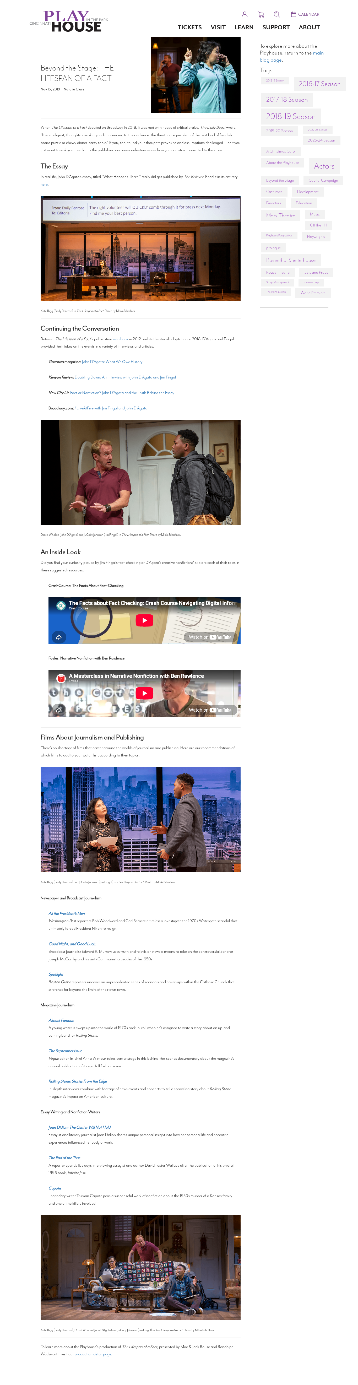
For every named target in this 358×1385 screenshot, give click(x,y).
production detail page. (93, 1354)
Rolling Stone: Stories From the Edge (77, 1081)
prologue (273, 247)
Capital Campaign (323, 180)
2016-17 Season (320, 83)
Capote (54, 1188)
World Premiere (313, 292)
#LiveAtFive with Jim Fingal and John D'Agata (111, 408)
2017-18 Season (287, 99)
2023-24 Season (321, 140)
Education (304, 202)
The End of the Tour (64, 1157)
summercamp (311, 282)
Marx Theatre (280, 215)
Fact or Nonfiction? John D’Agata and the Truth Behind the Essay (122, 392)
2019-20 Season (279, 130)
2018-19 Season (291, 116)
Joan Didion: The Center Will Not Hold (79, 1127)
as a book (120, 339)
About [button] (309, 27)
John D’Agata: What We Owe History (112, 361)
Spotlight (55, 974)
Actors (324, 166)
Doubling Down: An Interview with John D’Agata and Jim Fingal (125, 377)
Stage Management (277, 282)
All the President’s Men (66, 913)
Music (315, 214)
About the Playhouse (282, 162)
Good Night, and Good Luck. (72, 943)
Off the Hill (318, 225)
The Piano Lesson (276, 292)
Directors (273, 202)
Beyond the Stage (280, 180)
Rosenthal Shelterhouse (291, 260)
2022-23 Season (317, 130)
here (44, 184)
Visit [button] (218, 27)
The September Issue (65, 1050)
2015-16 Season (275, 81)
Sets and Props (316, 272)
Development (307, 191)
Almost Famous (61, 1020)
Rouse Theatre (278, 272)
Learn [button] (244, 27)
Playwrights (316, 236)
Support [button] (276, 27)
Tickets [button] (190, 27)
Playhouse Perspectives (279, 235)
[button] (245, 14)
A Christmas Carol (281, 151)
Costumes (274, 191)
